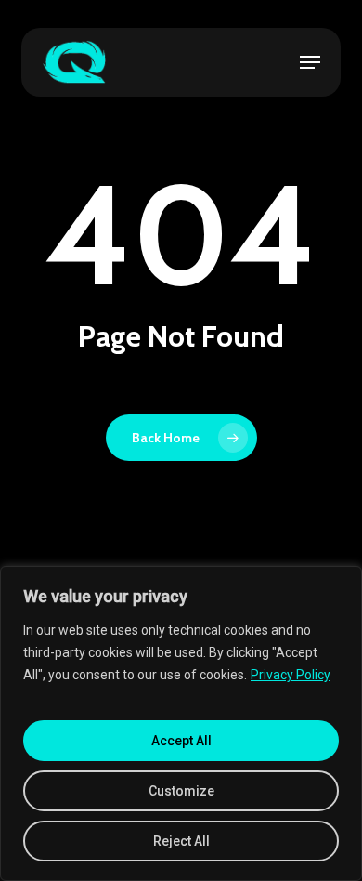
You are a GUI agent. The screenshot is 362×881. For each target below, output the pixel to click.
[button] (310, 62)
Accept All (181, 740)
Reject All (181, 841)
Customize (181, 790)
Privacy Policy (290, 674)
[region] (181, 723)
